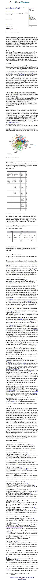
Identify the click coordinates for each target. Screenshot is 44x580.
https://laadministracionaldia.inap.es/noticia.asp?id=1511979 (13, 527)
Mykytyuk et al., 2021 (26, 293)
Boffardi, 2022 (7, 360)
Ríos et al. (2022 (34, 289)
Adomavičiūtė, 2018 (12, 325)
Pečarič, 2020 (7, 401)
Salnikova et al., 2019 (21, 74)
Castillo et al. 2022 (18, 312)
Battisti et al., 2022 (26, 351)
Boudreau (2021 (7, 288)
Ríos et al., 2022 (29, 301)
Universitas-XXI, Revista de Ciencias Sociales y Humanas (16, 7)
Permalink (31, 26)
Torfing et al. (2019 (11, 122)
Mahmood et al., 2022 (32, 269)
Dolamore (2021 (32, 321)
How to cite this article (32, 16)
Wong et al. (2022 (10, 380)
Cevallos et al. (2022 (35, 303)
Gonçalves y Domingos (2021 (9, 369)
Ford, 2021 (12, 311)
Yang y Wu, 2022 (20, 343)
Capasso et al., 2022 (35, 262)
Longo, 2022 (29, 371)
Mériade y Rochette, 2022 (23, 363)
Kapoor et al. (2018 (23, 121)
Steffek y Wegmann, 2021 (33, 345)
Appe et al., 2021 (20, 73)
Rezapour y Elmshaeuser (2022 (16, 369)
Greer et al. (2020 (16, 122)
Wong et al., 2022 (31, 73)
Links (26, 442)
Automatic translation (32, 18)
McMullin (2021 (13, 401)
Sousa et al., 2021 (10, 73)
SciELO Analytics (32, 10)
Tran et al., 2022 (10, 281)
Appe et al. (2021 (34, 375)
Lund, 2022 (20, 319)
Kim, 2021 (36, 379)
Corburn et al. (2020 (31, 121)
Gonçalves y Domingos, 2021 (12, 390)
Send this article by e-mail (33, 19)
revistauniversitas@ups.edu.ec (22, 579)
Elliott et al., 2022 (10, 315)
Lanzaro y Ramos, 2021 (29, 314)
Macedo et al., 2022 (8, 262)
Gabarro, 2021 (9, 362)
